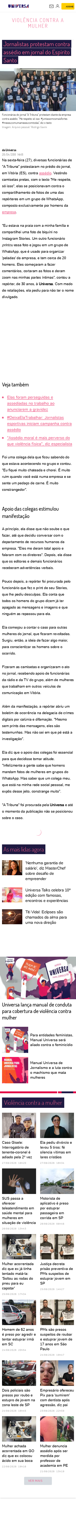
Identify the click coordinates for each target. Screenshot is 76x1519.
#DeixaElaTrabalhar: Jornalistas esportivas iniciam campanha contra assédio (39, 423)
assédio (45, 173)
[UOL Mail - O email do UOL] (51, 6)
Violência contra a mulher (38, 23)
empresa (9, 212)
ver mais (35, 1480)
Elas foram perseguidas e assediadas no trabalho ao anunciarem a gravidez (31, 403)
